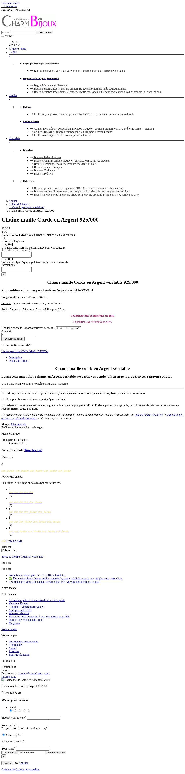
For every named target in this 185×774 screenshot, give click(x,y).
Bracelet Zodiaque (44, 170)
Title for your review (13, 717)
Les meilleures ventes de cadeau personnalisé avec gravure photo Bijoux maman (54, 581)
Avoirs (12, 648)
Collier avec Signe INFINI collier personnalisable (61, 135)
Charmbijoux (18, 424)
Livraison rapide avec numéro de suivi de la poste (37, 600)
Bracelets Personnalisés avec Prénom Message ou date (64, 163)
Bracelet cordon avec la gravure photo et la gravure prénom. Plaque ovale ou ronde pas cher (86, 194)
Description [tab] (15, 357)
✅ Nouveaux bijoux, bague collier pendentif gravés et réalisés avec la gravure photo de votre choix (65, 578)
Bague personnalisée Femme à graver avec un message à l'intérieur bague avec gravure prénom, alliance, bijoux (97, 91)
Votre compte (9, 629)
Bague (13, 51)
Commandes (16, 644)
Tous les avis (33, 450)
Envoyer (7, 763)
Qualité (13, 707)
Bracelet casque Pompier (47, 167)
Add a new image (56, 752)
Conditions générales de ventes (26, 606)
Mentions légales (18, 603)
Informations (8, 676)
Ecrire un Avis (11, 540)
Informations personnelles (23, 641)
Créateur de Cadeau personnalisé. (20, 769)
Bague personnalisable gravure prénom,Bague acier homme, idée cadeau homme (79, 88)
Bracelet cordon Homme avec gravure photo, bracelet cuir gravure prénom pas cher (81, 191)
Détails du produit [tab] (19, 360)
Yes (14, 735)
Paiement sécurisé (19, 613)
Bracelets (14, 138)
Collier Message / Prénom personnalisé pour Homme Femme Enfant (72, 131)
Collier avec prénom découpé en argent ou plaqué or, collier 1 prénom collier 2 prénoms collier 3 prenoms (93, 128)
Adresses (14, 651)
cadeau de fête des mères (149, 414)
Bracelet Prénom (43, 173)
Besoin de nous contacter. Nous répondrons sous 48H (39, 616)
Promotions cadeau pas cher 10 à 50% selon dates (37, 575)
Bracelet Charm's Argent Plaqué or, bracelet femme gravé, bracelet (71, 160)
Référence (7, 427)
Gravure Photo (17, 48)
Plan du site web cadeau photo (26, 619)
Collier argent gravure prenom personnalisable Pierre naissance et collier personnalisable (83, 114)
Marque (5, 424)
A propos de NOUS (20, 610)
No (15, 741)
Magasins (14, 623)
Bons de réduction (19, 654)
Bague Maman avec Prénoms (50, 85)
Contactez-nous (10, 3)
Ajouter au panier (13, 338)
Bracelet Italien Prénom (47, 157)
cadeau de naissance (25, 418)
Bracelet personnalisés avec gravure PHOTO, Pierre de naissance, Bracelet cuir (78, 188)
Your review (9, 725)
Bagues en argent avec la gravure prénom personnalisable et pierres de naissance (79, 70)
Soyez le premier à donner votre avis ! (23, 556)
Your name (8, 748)
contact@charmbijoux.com (34, 673)
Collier (13, 95)
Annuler (23, 762)
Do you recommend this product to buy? (24, 728)
